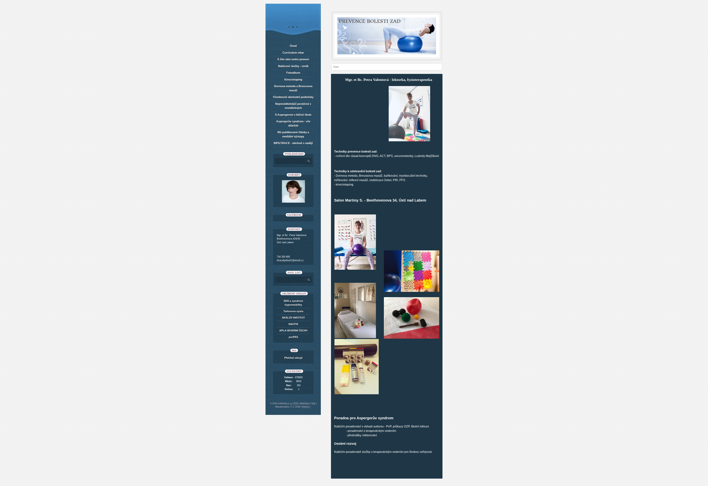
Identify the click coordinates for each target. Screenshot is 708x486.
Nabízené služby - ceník (293, 66)
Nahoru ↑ (306, 406)
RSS (296, 403)
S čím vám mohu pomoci (293, 59)
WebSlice (305, 403)
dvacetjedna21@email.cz (290, 260)
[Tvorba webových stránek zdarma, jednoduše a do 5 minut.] (291, 404)
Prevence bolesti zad (370, 21)
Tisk (313, 403)
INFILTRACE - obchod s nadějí (293, 143)
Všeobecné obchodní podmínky (293, 97)
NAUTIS (293, 324)
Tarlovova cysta (293, 311)
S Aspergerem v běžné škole (293, 114)
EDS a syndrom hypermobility (293, 302)
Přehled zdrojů (293, 357)
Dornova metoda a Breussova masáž (293, 88)
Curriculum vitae (293, 52)
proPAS (293, 336)
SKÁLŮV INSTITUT (293, 317)
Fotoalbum (293, 72)
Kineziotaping (293, 79)
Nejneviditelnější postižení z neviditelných (293, 106)
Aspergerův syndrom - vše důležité (293, 123)
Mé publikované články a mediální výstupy (293, 134)
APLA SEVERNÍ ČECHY (293, 330)
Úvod (293, 45)
